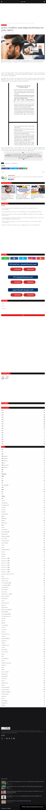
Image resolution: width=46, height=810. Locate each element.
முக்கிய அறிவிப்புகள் (23, 658)
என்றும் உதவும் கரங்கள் (23, 540)
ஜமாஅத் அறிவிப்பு (23, 700)
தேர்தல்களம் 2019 (23, 611)
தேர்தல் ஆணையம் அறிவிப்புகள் (23, 609)
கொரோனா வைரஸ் (7, 163)
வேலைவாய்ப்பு (23, 696)
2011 (23, 443)
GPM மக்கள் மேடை (23, 460)
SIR (23, 482)
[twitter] (23, 258)
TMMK (23, 489)
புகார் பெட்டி (23, 627)
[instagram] (32, 258)
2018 (23, 428)
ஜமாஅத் (23, 698)
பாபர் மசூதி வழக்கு (23, 625)
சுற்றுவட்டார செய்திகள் (23, 596)
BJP (23, 449)
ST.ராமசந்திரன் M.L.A (23, 485)
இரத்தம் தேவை (23, 518)
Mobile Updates (23, 474)
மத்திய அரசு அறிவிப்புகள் (23, 638)
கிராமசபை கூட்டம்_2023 (23, 567)
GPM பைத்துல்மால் (23, 458)
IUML (23, 469)
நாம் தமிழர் (23, 618)
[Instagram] (11, 179)
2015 (23, 435)
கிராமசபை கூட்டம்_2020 (23, 560)
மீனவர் (23, 656)
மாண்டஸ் (23, 647)
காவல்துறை (23, 554)
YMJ (23, 498)
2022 (23, 419)
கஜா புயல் (23, 551)
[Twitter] (10, 179)
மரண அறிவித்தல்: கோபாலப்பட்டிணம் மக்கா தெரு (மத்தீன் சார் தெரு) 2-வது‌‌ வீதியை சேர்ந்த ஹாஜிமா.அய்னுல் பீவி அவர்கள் (25, 787)
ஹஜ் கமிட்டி (23, 705)
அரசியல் (23, 500)
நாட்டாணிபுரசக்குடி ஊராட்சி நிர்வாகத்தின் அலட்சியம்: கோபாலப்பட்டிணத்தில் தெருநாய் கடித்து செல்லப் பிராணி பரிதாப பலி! (25, 782)
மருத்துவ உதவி (23, 640)
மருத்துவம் (23, 642)
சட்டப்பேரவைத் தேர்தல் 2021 (23, 582)
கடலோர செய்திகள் (23, 542)
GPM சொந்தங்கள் (23, 456)
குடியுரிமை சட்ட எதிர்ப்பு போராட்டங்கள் (23, 574)
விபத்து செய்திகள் (23, 676)
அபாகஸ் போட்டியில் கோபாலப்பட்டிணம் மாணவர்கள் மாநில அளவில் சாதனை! (19, 800)
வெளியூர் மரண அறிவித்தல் (23, 691)
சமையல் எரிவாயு (23, 591)
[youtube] (41, 258)
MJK (23, 471)
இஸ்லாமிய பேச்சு (23, 522)
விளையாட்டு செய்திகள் (23, 687)
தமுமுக (23, 600)
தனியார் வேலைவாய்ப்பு (23, 602)
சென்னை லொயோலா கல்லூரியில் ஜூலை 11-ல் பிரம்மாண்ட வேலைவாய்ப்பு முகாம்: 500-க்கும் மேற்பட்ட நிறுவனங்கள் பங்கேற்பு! (38, 196)
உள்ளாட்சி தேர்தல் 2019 (23, 531)
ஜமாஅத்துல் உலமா (23, 702)
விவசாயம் (23, 680)
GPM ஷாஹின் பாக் (23, 467)
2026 (23, 410)
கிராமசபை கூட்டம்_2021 (23, 562)
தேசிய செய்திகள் (23, 607)
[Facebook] (8, 179)
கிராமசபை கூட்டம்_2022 (23, 565)
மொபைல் (23, 660)
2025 (23, 412)
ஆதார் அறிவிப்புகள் (23, 514)
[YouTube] (13, 179)
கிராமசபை (23, 556)
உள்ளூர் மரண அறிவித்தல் (23, 536)
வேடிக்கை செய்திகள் (23, 694)
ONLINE (23, 476)
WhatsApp (23, 496)
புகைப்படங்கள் (23, 629)
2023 (23, 417)
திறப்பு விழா (23, 605)
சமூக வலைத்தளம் (23, 589)
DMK (23, 454)
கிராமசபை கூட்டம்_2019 (23, 558)
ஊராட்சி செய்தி (23, 538)
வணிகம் (23, 669)
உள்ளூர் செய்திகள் (23, 534)
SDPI (23, 480)
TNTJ (23, 491)
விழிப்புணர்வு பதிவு (23, 682)
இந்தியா (23, 516)
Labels (3, 446)
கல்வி (23, 547)
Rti (23, 478)
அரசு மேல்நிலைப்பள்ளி (23, 505)
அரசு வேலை (23, 507)
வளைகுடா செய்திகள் (23, 671)
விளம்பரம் (23, 685)
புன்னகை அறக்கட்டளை (23, 634)
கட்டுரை (23, 545)
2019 (23, 426)
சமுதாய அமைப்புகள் (23, 587)
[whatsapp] (5, 258)
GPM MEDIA (4, 32)
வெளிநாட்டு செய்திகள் (23, 689)
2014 (23, 437)
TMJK (23, 487)
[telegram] (4, 738)
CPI (23, 451)
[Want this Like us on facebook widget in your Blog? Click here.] (44, 808)
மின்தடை (23, 654)
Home (2, 23)
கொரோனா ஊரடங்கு (23, 578)
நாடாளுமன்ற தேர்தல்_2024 (23, 614)
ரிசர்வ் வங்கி (23, 665)
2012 (23, 441)
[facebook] (14, 258)
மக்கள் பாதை (23, 636)
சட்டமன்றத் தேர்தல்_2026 (23, 585)
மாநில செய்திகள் (23, 649)
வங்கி (23, 667)
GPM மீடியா (23, 462)
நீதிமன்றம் (23, 622)
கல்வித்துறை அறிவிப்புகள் (23, 549)
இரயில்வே (23, 520)
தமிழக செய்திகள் (6, 23)
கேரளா (23, 576)
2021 (23, 421)
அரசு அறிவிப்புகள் (23, 502)
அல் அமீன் (23, 509)
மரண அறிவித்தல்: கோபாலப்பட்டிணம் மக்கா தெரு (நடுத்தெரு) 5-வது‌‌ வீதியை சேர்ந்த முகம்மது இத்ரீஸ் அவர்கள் (24, 795)
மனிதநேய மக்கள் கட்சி (23, 645)
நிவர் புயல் (23, 620)
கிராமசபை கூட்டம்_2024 (23, 569)
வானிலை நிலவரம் (23, 674)
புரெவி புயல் (23, 631)
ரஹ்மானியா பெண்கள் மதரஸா (23, 662)
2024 (23, 415)
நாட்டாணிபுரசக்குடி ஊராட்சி (23, 616)
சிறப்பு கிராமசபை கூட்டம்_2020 (23, 594)
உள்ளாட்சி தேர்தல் (23, 529)
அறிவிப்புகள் (23, 511)
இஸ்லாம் (23, 525)
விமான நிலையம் (23, 678)
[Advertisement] (23, 13)
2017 (23, 430)
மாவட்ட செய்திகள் (23, 651)
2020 (23, 423)
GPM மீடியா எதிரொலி (23, 465)
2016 (23, 432)
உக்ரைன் (23, 527)
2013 (23, 439)
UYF (23, 494)
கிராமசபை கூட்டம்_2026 (23, 571)
